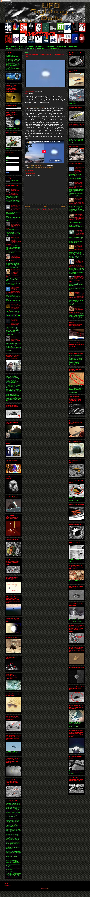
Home (7, 46)
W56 (52, 167)
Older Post (63, 206)
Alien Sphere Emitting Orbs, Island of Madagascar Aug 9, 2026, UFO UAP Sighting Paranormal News (13, 323)
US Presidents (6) (39, 46)
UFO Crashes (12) (30, 48)
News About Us (9, 48)
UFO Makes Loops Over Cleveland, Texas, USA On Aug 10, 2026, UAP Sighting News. (13, 208)
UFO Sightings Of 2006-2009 (53, 48)
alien (29, 167)
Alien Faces (13, 46)
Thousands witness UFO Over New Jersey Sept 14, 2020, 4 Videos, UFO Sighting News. (76, 170)
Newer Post (27, 206)
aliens (32, 167)
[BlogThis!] (48, 165)
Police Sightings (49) (72, 46)
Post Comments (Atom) (47, 209)
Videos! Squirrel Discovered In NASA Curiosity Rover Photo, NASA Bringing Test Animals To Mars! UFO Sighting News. (76, 202)
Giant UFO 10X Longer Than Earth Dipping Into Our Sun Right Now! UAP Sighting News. (13, 307)
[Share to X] (49, 165)
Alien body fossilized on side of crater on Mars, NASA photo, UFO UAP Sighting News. (13, 339)
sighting (39, 167)
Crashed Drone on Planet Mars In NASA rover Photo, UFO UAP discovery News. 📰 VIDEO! (13, 257)
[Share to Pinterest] (52, 165)
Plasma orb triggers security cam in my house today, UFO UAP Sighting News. (13, 225)
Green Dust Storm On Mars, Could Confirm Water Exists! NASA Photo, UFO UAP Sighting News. (13, 273)
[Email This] (47, 165)
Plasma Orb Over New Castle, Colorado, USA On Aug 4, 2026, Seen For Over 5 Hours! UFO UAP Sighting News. (13, 290)
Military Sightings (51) (19, 48)
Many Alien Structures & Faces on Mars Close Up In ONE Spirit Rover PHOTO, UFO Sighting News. (76, 295)
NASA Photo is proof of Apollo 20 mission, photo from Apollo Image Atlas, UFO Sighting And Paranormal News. (76, 218)
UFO (48, 167)
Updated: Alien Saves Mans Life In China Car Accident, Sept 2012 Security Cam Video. (76, 233)
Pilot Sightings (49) (50, 46)
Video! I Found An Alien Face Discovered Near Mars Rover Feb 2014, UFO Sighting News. (76, 309)
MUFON (36, 167)
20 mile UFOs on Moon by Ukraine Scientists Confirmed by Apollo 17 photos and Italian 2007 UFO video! (13, 241)
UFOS (50, 167)
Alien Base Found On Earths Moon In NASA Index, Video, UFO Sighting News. (76, 279)
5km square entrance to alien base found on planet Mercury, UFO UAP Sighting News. (12, 192)
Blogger (47, 888)
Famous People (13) (29, 46)
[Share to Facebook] (50, 165)
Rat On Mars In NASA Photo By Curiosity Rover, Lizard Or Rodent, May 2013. (76, 248)
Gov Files (21, 46)
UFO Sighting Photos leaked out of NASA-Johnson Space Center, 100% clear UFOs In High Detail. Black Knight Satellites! (76, 263)
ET (33, 167)
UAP (45, 167)
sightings (42, 167)
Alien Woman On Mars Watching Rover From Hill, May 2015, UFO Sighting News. (76, 185)
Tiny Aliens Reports (41, 48)
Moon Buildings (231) (61, 46)
